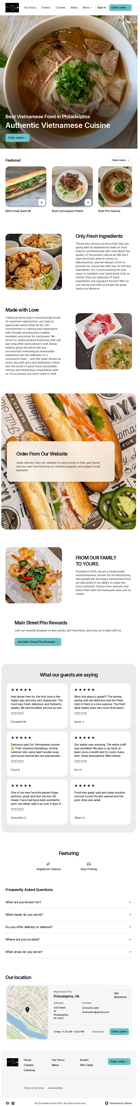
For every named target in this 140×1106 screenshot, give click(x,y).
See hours (98, 1031)
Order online (119, 1031)
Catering (29, 1070)
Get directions (120, 995)
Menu (74, 7)
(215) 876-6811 (90, 1008)
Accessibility (55, 1088)
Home (27, 1060)
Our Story (30, 7)
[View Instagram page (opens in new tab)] (13, 1103)
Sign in (101, 7)
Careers (60, 7)
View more (17, 712)
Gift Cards (86, 1065)
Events (46, 7)
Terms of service (34, 1088)
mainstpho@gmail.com (95, 1012)
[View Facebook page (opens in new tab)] (7, 1103)
